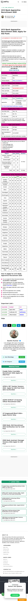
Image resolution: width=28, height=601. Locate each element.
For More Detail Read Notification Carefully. (12, 106)
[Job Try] (5, 2)
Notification (9, 285)
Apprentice (11, 7)
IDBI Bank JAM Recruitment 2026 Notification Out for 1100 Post (13, 426)
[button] (18, 2)
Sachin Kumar (10, 16)
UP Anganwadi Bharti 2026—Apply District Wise (13, 414)
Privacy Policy (6, 564)
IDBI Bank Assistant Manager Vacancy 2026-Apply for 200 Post (13, 442)
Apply (21, 309)
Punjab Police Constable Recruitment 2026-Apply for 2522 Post (12, 373)
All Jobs (5, 7)
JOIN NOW (15, 595)
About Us (5, 559)
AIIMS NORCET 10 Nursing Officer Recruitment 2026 (12, 400)
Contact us (5, 561)
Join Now (22, 357)
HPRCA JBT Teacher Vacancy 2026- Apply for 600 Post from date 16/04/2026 (13, 388)
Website (22, 314)
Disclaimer (5, 562)
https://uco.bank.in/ (17, 80)
